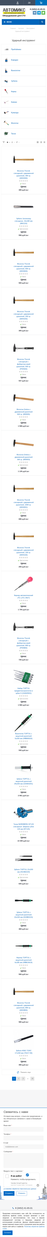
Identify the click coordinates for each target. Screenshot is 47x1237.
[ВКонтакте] (35, 13)
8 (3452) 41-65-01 (37, 9)
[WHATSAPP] (43, 13)
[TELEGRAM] (39, 13)
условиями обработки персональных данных (20, 1189)
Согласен (7, 1232)
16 (32, 1078)
